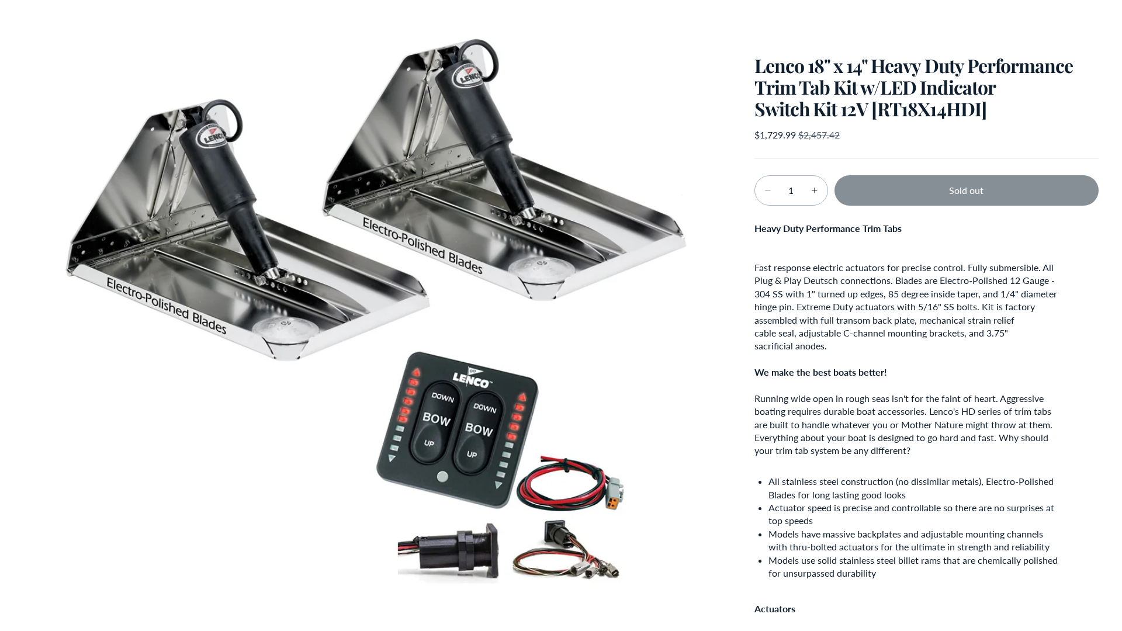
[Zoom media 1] (374, 315)
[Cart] (1086, 20)
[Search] (1035, 20)
